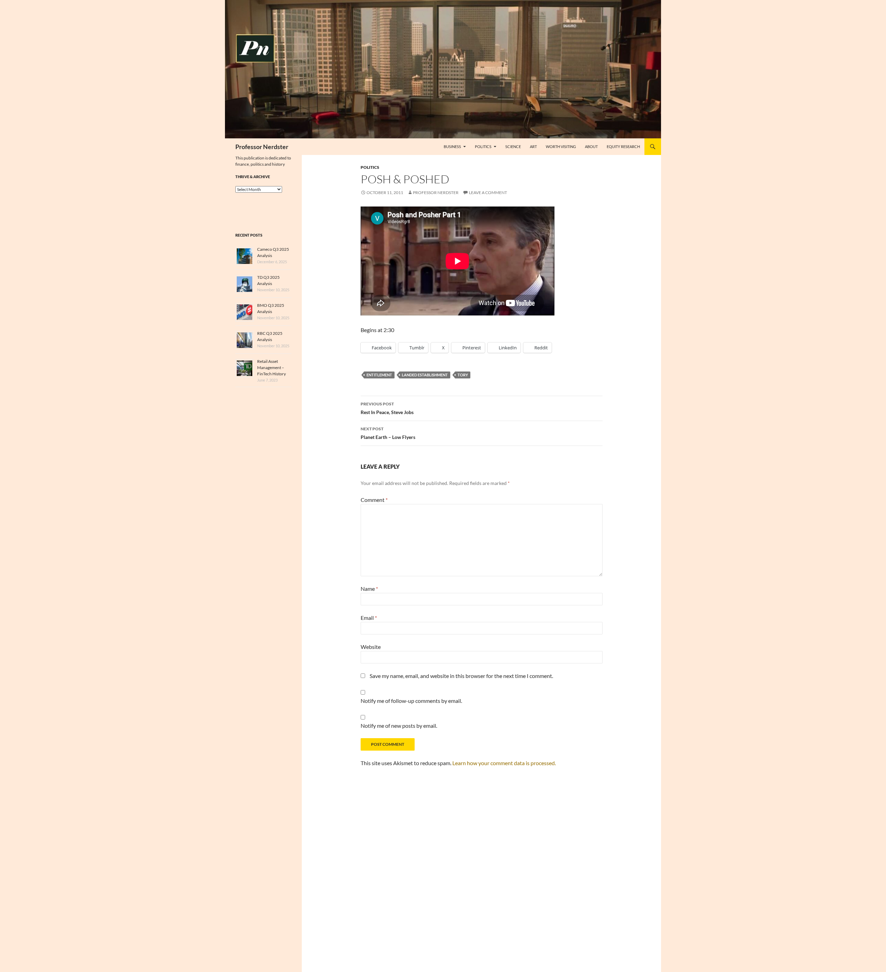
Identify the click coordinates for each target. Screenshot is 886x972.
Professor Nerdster (261, 146)
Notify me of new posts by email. (399, 725)
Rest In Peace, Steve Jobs (387, 408)
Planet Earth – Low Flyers (388, 433)
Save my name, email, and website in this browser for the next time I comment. (461, 675)
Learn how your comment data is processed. (504, 763)
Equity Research (623, 146)
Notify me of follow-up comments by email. (411, 700)
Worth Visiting (561, 146)
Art (533, 146)
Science (513, 146)
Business (452, 146)
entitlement (379, 375)
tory (463, 375)
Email (369, 617)
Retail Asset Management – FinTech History (271, 367)
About (591, 146)
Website (371, 646)
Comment (374, 499)
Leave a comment (488, 192)
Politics (483, 146)
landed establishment (425, 375)
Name (369, 588)
